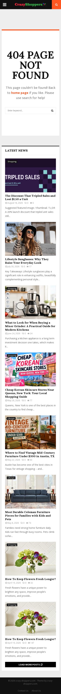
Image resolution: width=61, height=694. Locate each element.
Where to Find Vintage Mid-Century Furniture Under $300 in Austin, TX (30, 454)
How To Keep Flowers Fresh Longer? (30, 579)
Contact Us (23, 690)
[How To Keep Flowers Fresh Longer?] (30, 559)
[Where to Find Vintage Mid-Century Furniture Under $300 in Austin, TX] (30, 432)
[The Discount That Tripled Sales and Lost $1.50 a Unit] (30, 175)
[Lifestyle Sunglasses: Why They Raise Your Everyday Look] (30, 239)
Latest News (16, 150)
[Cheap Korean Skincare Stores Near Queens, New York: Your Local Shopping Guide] (30, 369)
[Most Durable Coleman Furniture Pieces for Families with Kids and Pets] (30, 492)
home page (19, 93)
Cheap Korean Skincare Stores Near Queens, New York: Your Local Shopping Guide (29, 393)
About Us (36, 690)
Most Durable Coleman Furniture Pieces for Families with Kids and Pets (28, 515)
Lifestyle (11, 225)
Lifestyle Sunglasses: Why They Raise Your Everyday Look (27, 260)
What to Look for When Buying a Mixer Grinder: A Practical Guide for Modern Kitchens (30, 326)
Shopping (12, 161)
